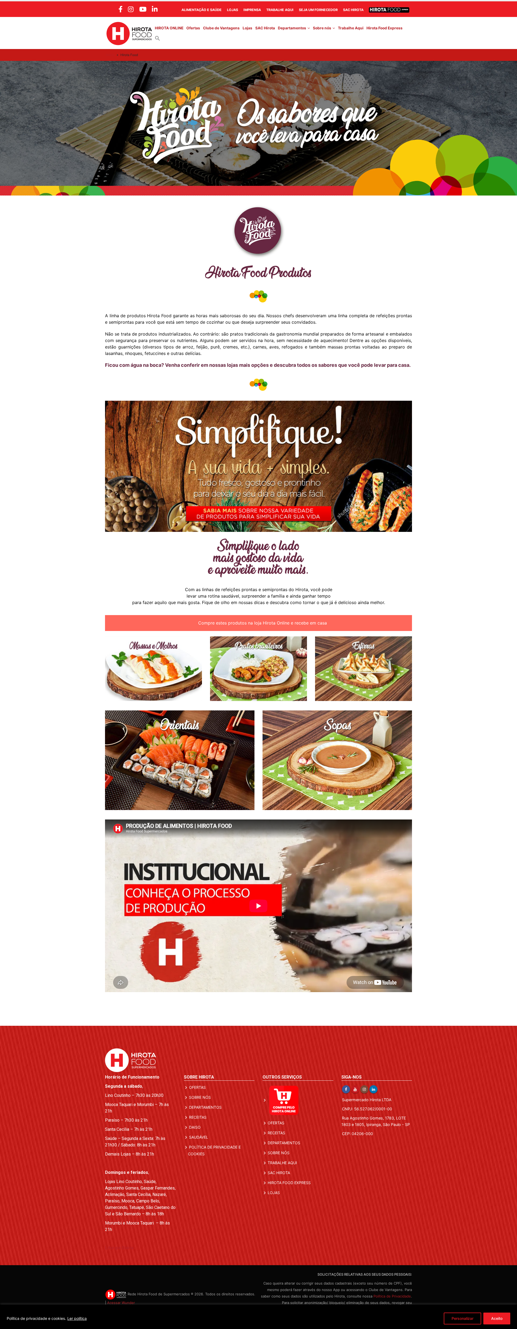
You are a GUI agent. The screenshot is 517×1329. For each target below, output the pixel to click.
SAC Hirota (353, 10)
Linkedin (373, 1089)
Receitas (198, 1117)
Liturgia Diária (119, 1247)
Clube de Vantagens (221, 28)
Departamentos (292, 28)
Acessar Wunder (121, 1302)
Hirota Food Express (384, 28)
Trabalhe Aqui (280, 10)
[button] (157, 38)
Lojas (232, 10)
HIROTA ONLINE (169, 28)
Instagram (364, 1089)
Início (110, 55)
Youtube (355, 1089)
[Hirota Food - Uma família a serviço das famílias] (129, 33)
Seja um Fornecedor (318, 10)
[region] (258, 1316)
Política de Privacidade (392, 1296)
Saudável (198, 1137)
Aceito (496, 1318)
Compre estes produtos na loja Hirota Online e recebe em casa (262, 623)
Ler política (77, 1318)
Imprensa (252, 10)
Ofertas (193, 28)
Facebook (346, 1089)
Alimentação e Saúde (201, 10)
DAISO (195, 1127)
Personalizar (462, 1318)
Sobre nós (322, 28)
